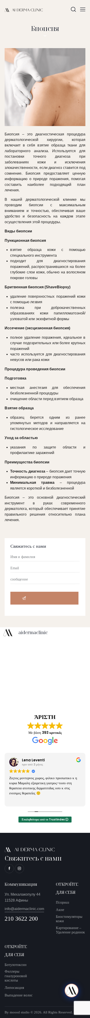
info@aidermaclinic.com (24, 909)
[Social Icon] (9, 868)
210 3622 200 (21, 918)
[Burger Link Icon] (82, 9)
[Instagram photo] (23, 652)
